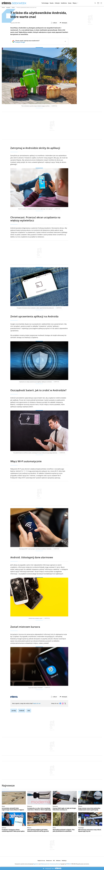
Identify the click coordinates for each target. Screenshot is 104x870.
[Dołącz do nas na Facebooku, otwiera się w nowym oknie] (60, 703)
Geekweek (8, 7)
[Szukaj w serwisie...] (95, 3)
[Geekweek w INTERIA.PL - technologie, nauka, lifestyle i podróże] (19, 3)
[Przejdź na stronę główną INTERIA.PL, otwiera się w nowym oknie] (6, 3)
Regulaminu (35, 864)
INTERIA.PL (68, 864)
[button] (45, 3)
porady (14, 710)
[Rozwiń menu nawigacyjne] (101, 3)
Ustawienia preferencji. (55, 863)
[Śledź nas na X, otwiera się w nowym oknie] (65, 703)
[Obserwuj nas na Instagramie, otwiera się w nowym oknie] (63, 703)
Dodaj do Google (27, 42)
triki (29, 710)
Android (21, 710)
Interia (3, 7)
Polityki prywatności (45, 864)
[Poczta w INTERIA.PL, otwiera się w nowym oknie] (98, 3)
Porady (13, 7)
